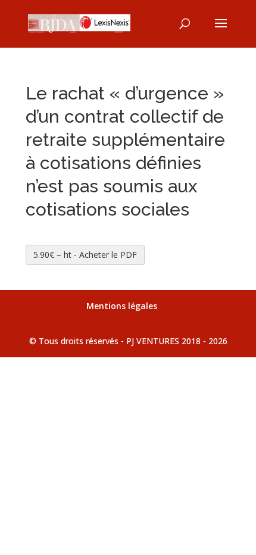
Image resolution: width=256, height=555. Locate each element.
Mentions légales (121, 305)
